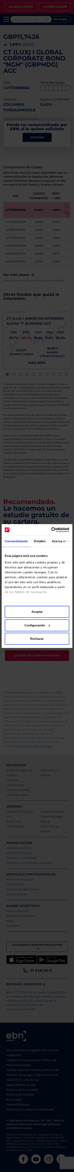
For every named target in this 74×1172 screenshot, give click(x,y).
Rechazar (37, 638)
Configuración (34, 625)
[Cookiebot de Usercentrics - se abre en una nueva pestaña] (52, 529)
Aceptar (37, 611)
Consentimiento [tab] (16, 541)
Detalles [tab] (40, 541)
